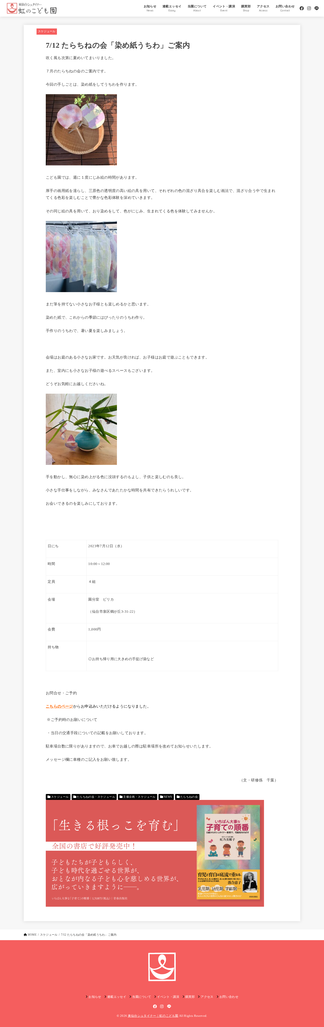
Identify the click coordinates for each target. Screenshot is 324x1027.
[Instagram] (309, 8)
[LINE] (316, 8)
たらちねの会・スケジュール (96, 796)
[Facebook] (302, 8)
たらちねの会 (189, 796)
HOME (32, 934)
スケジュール (47, 31)
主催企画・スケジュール (139, 796)
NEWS (168, 796)
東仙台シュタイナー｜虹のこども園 (153, 1016)
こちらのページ (59, 706)
